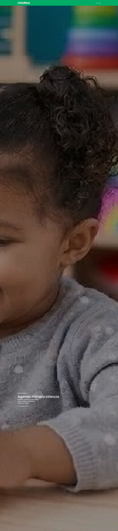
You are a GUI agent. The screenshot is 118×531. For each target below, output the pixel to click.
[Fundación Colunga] (24, 2)
